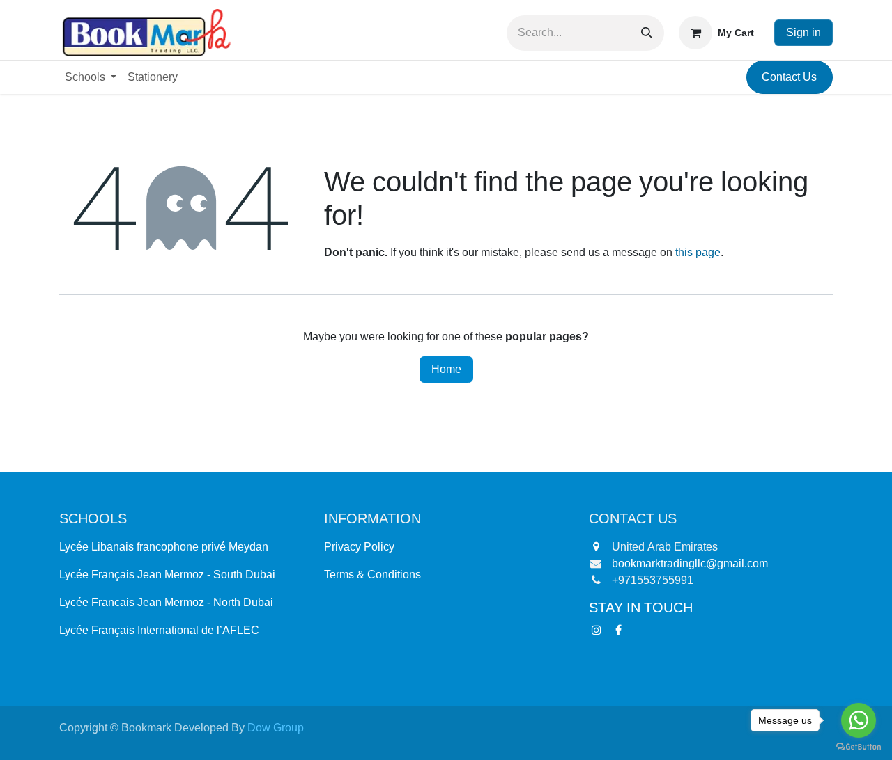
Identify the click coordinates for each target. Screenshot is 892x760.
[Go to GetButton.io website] (858, 746)
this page (698, 252)
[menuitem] (90, 77)
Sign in (803, 33)
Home (446, 369)
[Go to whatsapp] (858, 720)
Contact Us (789, 77)
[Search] (646, 33)
